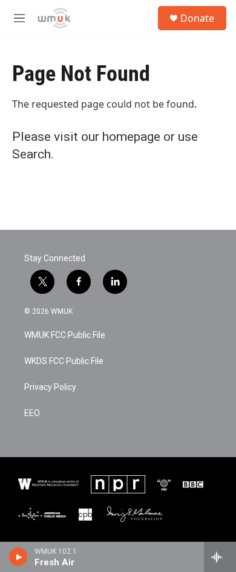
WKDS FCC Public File (63, 361)
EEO (32, 413)
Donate (197, 18)
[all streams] (220, 557)
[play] (18, 557)
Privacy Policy (50, 387)
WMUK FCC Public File (64, 335)
